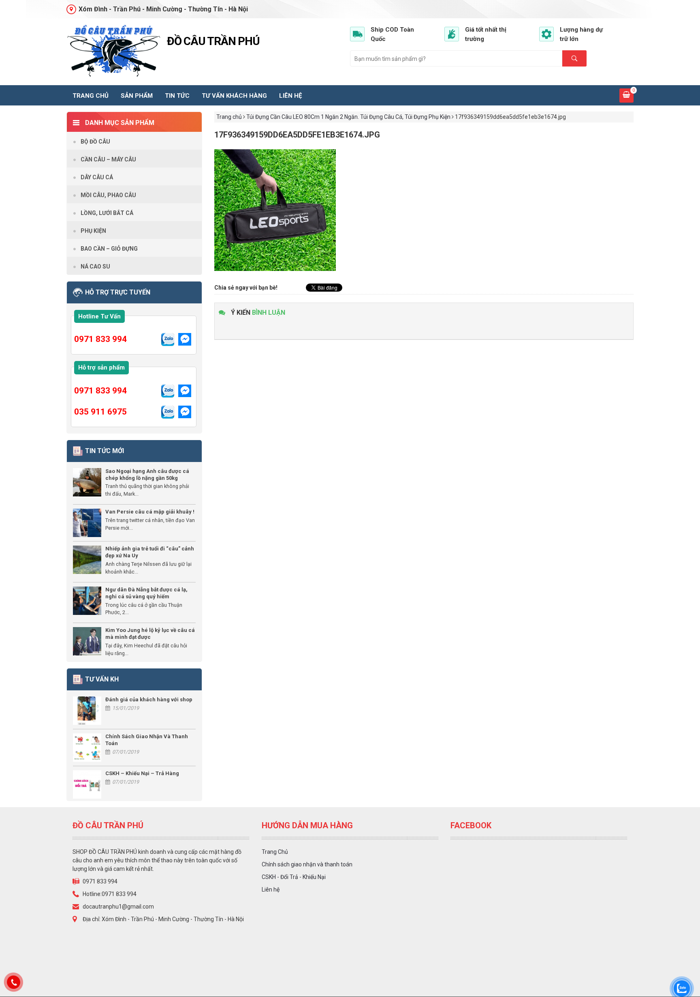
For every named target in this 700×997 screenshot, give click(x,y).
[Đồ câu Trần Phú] (113, 50)
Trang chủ (91, 95)
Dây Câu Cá (97, 177)
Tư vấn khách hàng (234, 95)
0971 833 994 (100, 339)
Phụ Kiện (93, 231)
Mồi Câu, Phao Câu (108, 195)
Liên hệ (290, 95)
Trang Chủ (275, 852)
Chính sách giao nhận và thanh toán (307, 864)
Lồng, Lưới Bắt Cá (107, 213)
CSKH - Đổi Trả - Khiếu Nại (294, 877)
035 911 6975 (100, 412)
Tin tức (177, 95)
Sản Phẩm (137, 95)
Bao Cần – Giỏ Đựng (109, 248)
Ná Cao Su (95, 266)
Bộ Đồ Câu (95, 141)
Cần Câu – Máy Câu (108, 159)
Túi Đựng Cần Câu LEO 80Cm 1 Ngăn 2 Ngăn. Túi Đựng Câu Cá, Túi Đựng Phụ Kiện (348, 117)
